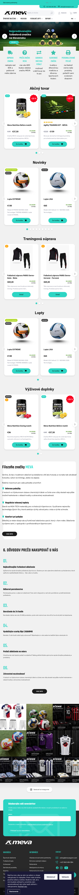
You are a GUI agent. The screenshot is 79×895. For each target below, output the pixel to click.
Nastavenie (13, 891)
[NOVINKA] (58, 183)
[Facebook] (57, 867)
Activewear (7, 864)
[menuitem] (11, 19)
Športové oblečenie (9, 858)
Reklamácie (33, 864)
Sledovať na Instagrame (41, 789)
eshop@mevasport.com (68, 858)
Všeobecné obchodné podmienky (40, 858)
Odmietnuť (51, 877)
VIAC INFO (9, 534)
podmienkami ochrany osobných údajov (40, 824)
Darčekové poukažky (10, 867)
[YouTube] (66, 867)
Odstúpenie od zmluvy (36, 867)
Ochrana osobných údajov (37, 861)
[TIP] (21, 259)
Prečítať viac (22, 886)
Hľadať (51, 13)
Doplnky (5, 871)
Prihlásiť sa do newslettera (20, 831)
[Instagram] (61, 867)
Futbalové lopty (8, 861)
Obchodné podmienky (10, 2)
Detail (21, 294)
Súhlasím (65, 877)
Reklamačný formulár (36, 871)
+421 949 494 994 (66, 862)
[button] (3, 36)
